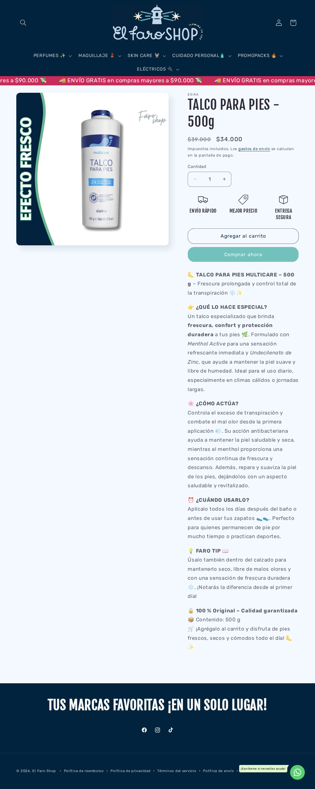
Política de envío (218, 771)
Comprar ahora (243, 254)
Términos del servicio (176, 771)
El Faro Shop (44, 771)
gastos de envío (254, 148)
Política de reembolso (84, 771)
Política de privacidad (130, 771)
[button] (23, 23)
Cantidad (197, 166)
